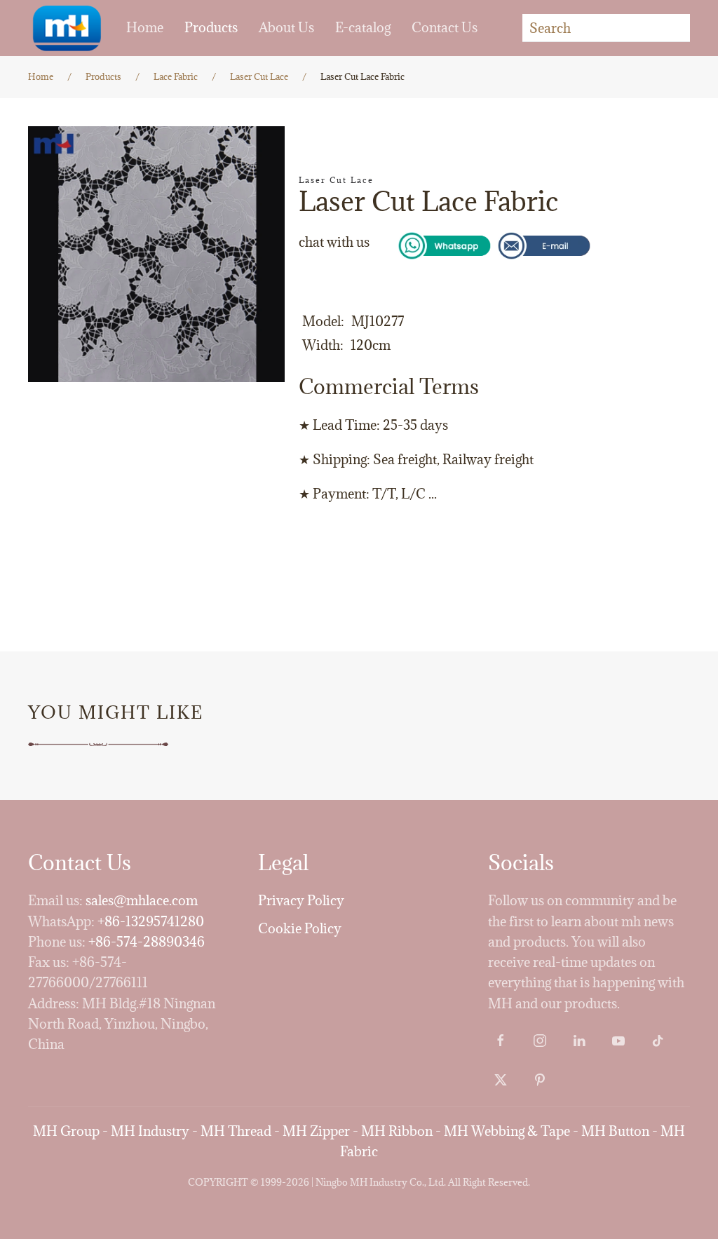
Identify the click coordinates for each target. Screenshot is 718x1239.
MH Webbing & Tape (507, 1131)
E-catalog (363, 27)
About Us (286, 27)
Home (144, 27)
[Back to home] (66, 28)
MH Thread (236, 1131)
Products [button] (211, 27)
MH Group (66, 1131)
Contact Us (444, 27)
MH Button (615, 1131)
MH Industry (150, 1131)
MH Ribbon (397, 1131)
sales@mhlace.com (142, 900)
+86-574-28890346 (146, 941)
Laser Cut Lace (336, 180)
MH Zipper (316, 1131)
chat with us (334, 241)
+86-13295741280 (150, 921)
